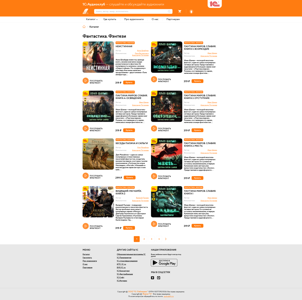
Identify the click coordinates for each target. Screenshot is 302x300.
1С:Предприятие (124, 257)
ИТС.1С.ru (121, 264)
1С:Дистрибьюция (125, 274)
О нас (85, 264)
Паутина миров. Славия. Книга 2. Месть (200, 144)
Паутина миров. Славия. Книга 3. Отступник (200, 97)
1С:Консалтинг (123, 271)
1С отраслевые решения (127, 261)
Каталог (86, 254)
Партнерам (87, 267)
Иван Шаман (212, 53)
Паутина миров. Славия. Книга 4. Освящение (131, 97)
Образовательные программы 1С (131, 254)
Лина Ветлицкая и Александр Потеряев (140, 54)
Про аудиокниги (90, 261)
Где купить (87, 257)
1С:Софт (120, 277)
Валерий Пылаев (142, 198)
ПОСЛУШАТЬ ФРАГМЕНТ (96, 82)
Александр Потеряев (209, 56)
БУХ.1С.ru (121, 267)
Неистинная (124, 46)
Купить (129, 82)
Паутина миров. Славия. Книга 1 (200, 192)
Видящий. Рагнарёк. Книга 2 (129, 192)
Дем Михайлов (143, 147)
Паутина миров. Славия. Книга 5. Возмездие (200, 47)
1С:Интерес (122, 280)
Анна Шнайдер (143, 51)
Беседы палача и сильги (132, 143)
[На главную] (84, 26)
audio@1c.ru (169, 296)
